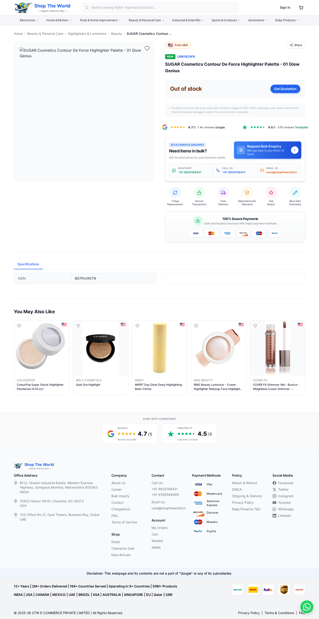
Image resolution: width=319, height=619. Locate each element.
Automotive (256, 20)
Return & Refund (244, 483)
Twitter (283, 489)
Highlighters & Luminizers (87, 34)
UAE (72, 595)
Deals (115, 542)
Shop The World (52, 6)
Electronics (27, 20)
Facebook (285, 483)
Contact (117, 502)
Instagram (286, 496)
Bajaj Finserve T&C (246, 509)
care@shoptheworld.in (168, 508)
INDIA (18, 595)
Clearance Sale (122, 548)
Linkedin (284, 516)
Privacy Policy (243, 502)
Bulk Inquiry (120, 496)
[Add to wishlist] (147, 48)
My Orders (160, 528)
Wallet (156, 547)
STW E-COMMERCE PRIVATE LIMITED (61, 613)
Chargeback (120, 509)
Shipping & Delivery (247, 496)
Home (18, 34)
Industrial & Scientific (186, 20)
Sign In (285, 7)
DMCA (237, 489)
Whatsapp (286, 509)
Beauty (116, 34)
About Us (118, 483)
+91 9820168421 (165, 489)
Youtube (284, 502)
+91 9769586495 (165, 495)
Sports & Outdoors (224, 20)
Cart (155, 534)
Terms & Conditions (279, 613)
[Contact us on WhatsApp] (306, 606)
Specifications (28, 264)
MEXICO (59, 595)
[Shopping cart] (301, 7)
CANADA (42, 595)
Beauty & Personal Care (145, 20)
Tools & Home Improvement (98, 20)
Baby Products (285, 20)
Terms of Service (124, 522)
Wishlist (157, 541)
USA (29, 595)
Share (298, 45)
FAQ (114, 516)
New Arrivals (121, 555)
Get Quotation (285, 89)
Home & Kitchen (57, 20)
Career (116, 489)
